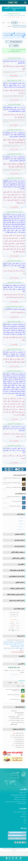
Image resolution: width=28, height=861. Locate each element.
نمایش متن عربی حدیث (8, 33)
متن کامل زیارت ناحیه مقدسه (15, 506)
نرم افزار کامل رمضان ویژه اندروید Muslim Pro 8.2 (12, 690)
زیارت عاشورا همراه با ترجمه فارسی (13, 496)
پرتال (6, 859)
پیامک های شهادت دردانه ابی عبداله (13, 487)
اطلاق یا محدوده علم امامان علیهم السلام (18, 794)
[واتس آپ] (23, 842)
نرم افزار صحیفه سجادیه (15, 699)
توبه (25, 818)
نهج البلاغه (21, 523)
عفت (25, 823)
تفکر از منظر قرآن (22, 792)
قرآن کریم (21, 517)
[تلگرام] (25, 842)
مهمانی (24, 820)
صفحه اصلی (20, 859)
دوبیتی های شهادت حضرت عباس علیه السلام (12, 482)
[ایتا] (15, 842)
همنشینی (24, 814)
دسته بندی (16, 859)
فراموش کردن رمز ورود (21, 840)
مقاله (16, 682)
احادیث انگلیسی (20, 529)
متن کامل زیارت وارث (16, 501)
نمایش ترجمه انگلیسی (20, 33)
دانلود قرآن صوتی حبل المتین (14, 694)
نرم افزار (22, 682)
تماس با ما (9, 859)
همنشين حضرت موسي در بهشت (20, 811)
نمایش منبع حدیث (7, 35)
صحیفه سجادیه (20, 526)
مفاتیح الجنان (20, 520)
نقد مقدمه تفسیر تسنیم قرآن (20, 797)
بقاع (23, 685)
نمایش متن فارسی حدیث (19, 35)
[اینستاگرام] (20, 842)
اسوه (18, 685)
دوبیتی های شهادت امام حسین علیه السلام (12, 478)
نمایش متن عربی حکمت (15, 674)
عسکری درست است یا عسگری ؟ (20, 799)
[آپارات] (18, 842)
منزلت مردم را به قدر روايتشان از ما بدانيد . (14, 15)
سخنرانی (10, 682)
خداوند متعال (23, 816)
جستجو (13, 859)
